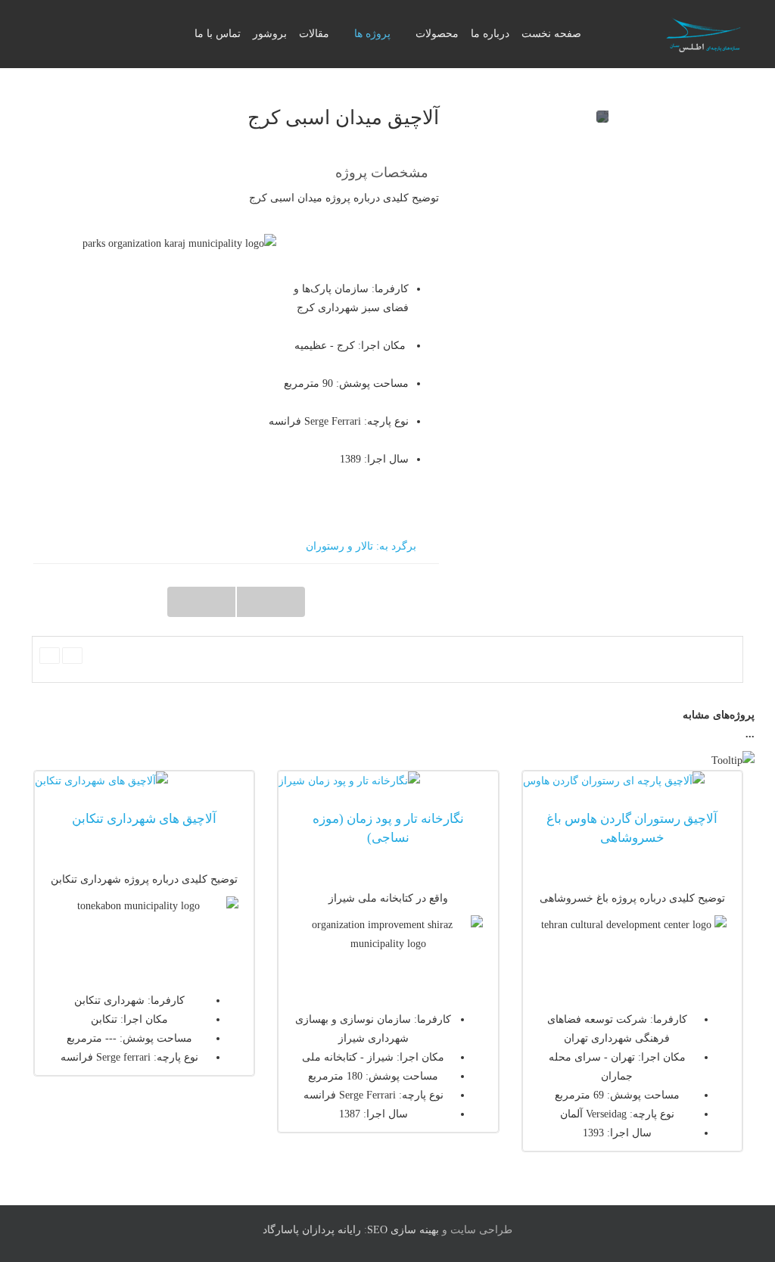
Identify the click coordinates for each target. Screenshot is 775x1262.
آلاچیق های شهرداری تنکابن (144, 819)
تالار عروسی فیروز (201, 602)
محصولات (437, 33)
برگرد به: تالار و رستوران (361, 546)
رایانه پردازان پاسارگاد (312, 1230)
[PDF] (72, 655)
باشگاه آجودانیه (271, 602)
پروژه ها (372, 33)
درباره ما (490, 33)
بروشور (270, 33)
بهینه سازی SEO (403, 1230)
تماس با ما (218, 33)
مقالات (314, 33)
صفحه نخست (551, 33)
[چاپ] (49, 655)
